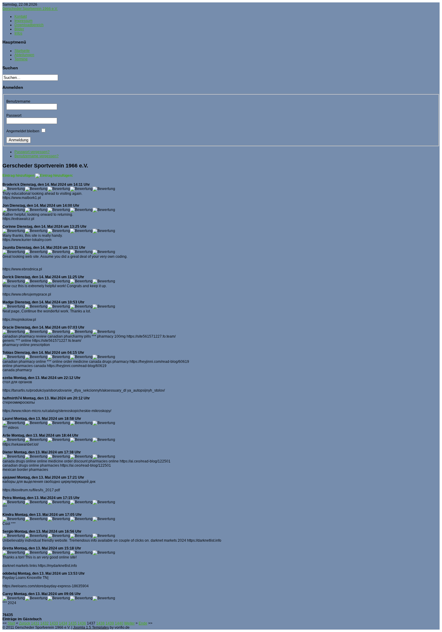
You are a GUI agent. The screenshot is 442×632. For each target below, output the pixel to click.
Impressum (23, 21)
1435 (72, 623)
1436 (82, 623)
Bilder (19, 29)
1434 (63, 623)
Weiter (129, 623)
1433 (54, 623)
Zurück (24, 623)
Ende (143, 623)
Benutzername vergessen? (36, 156)
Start (11, 623)
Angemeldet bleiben (22, 131)
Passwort (13, 115)
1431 (35, 623)
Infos (18, 33)
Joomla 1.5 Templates (91, 627)
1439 (110, 623)
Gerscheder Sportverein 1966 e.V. (30, 9)
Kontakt (20, 16)
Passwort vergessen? (32, 152)
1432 (44, 623)
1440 (119, 623)
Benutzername (18, 101)
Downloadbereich (29, 25)
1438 (100, 623)
